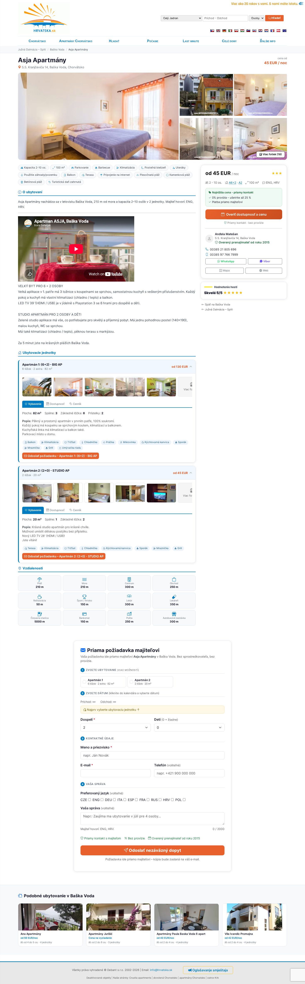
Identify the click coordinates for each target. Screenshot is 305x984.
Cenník (77, 403)
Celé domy (229, 41)
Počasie (152, 41)
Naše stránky (120, 977)
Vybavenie (34, 403)
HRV (167, 800)
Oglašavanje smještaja (210, 970)
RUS (155, 800)
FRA (143, 800)
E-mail (87, 765)
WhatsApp (227, 261)
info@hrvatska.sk (161, 969)
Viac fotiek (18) (272, 154)
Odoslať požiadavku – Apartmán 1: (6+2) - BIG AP (62, 456)
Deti (166, 719)
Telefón (167, 765)
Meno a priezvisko (96, 747)
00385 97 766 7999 (224, 254)
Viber (266, 261)
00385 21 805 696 (223, 249)
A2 (240, 182)
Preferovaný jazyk (102, 793)
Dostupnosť (57, 403)
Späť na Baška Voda (217, 304)
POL (179, 800)
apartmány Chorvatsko (192, 977)
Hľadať (276, 18)
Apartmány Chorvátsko (75, 41)
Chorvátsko (37, 41)
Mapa (226, 270)
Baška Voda (57, 49)
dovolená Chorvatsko (165, 977)
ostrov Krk (213, 977)
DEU (109, 800)
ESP (131, 800)
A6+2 (232, 182)
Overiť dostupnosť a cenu (246, 214)
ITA (120, 800)
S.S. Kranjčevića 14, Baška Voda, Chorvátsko (53, 67)
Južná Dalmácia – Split (32, 49)
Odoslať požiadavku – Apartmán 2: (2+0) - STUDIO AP (66, 556)
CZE (84, 800)
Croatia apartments (140, 977)
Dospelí (88, 719)
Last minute (191, 41)
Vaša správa (97, 808)
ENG (97, 800)
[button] (244, 290)
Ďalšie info (268, 41)
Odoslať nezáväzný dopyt (155, 850)
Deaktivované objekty (99, 977)
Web (265, 270)
